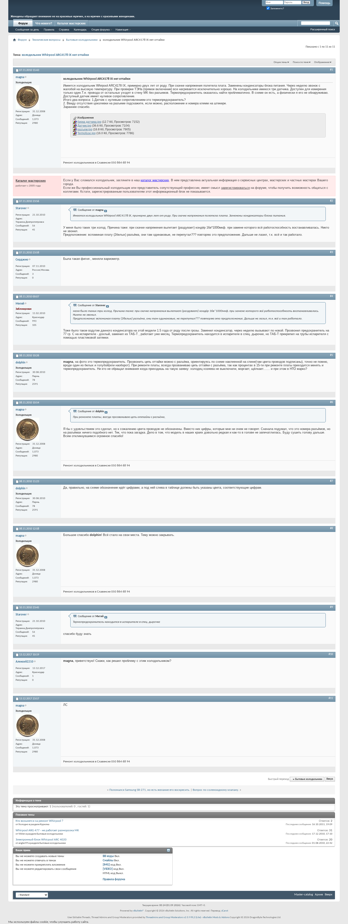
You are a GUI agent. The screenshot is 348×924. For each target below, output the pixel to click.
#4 (331, 296)
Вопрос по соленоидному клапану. (216, 789)
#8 (331, 528)
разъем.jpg (84, 129)
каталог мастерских (155, 180)
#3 (331, 252)
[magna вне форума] (27, 97)
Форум (23, 23)
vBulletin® (138, 911)
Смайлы (108, 860)
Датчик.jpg (84, 125)
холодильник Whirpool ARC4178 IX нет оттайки (55, 55)
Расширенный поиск (322, 29)
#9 (331, 607)
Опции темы (280, 62)
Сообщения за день (27, 29)
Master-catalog (303, 894)
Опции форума (100, 29)
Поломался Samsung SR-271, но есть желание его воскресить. (149, 789)
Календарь (80, 29)
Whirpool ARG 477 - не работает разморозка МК (47, 830)
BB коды (108, 856)
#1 (331, 69)
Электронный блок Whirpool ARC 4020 (41, 839)
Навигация (122, 29)
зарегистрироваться (235, 188)
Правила (49, 29)
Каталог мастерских (71, 23)
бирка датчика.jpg (89, 122)
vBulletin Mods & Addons (216, 917)
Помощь (324, 3)
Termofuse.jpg (86, 133)
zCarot (224, 911)
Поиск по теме (300, 62)
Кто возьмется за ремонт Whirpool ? (39, 820)
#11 (331, 698)
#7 (331, 481)
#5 (331, 355)
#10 (331, 654)
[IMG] (106, 864)
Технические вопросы (46, 39)
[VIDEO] (108, 869)
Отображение (321, 62)
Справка (64, 29)
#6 (331, 402)
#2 (331, 200)
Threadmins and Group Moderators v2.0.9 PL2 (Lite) (173, 917)
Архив (319, 894)
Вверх (329, 779)
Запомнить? (277, 8)
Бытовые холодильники (82, 39)
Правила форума (114, 879)
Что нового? (43, 23)
